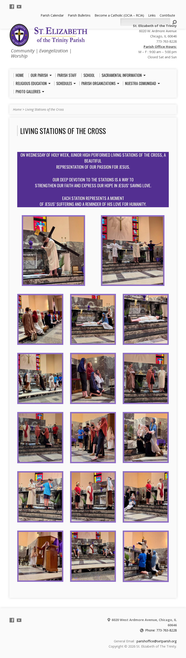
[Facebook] (12, 6)
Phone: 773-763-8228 (161, 630)
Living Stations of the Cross (44, 109)
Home (17, 109)
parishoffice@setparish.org (157, 641)
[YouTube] (19, 6)
